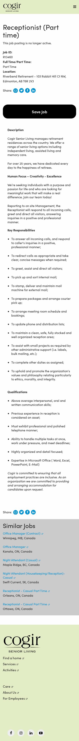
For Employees (14, 698)
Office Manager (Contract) (21, 533)
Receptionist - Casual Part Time (25, 591)
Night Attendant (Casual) (20, 560)
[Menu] (74, 7)
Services (9, 664)
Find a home (12, 658)
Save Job (39, 111)
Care (6, 686)
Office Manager (14, 547)
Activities (9, 670)
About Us (9, 692)
